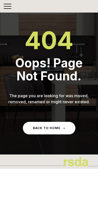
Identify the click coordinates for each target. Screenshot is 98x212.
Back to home (47, 128)
